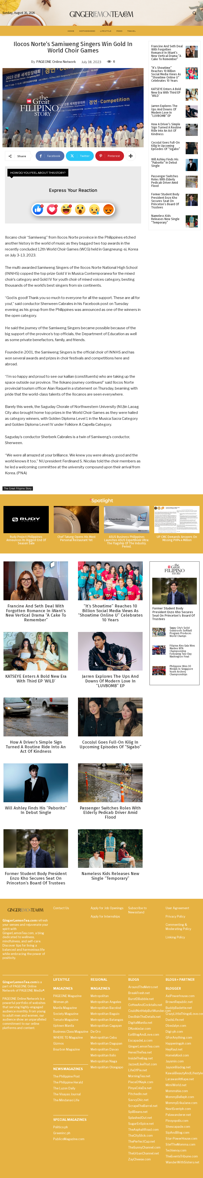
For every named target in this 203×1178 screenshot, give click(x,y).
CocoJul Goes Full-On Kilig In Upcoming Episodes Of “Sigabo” (165, 146)
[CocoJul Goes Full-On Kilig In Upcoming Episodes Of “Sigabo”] (192, 148)
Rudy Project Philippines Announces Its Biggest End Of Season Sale (26, 540)
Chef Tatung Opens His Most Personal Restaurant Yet (76, 538)
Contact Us (61, 908)
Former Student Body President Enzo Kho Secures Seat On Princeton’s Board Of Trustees (165, 201)
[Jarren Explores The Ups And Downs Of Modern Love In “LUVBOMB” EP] (192, 111)
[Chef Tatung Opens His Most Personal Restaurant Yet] (76, 519)
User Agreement (177, 908)
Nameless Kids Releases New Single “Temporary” (165, 219)
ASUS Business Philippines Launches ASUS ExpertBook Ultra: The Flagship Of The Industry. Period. (126, 542)
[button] (194, 13)
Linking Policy (175, 937)
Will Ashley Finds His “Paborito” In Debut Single (164, 163)
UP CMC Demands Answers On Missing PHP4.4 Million (177, 538)
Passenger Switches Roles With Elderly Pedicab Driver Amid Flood (164, 181)
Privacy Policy (175, 916)
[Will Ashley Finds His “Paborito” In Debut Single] (192, 165)
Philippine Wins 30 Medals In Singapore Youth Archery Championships (181, 670)
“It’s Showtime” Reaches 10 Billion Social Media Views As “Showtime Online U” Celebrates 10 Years (166, 74)
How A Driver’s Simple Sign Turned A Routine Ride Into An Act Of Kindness (166, 129)
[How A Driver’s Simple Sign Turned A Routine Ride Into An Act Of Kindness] (192, 130)
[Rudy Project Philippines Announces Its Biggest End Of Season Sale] (26, 519)
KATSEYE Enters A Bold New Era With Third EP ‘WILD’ (166, 92)
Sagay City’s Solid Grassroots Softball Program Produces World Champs (181, 632)
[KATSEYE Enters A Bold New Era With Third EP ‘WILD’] (192, 95)
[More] (131, 156)
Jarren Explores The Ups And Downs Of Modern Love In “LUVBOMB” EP (164, 111)
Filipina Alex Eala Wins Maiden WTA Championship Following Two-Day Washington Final (182, 651)
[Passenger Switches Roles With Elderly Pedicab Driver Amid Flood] (192, 182)
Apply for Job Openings (107, 908)
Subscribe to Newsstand (137, 910)
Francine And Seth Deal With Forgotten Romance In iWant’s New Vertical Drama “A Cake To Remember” (167, 53)
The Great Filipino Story (17, 488)
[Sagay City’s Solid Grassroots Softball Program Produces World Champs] (159, 632)
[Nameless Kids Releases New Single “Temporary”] (192, 221)
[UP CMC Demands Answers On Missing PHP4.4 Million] (177, 519)
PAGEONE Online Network (56, 62)
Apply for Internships (105, 916)
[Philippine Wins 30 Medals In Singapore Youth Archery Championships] (159, 671)
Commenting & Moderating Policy (178, 927)
